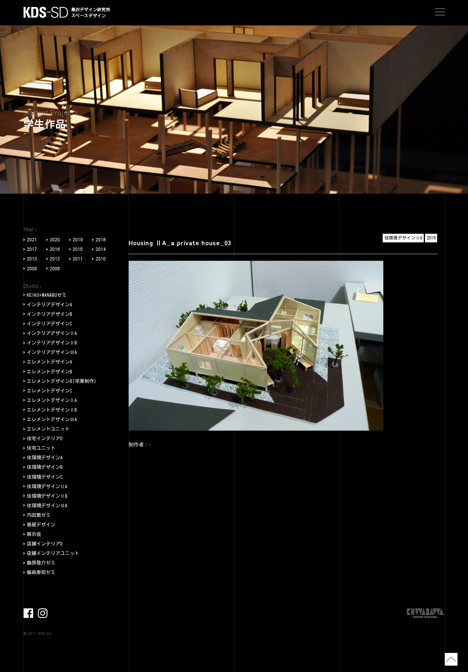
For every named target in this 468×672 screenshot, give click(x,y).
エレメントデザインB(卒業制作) (61, 381)
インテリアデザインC (49, 323)
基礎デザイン (41, 524)
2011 (78, 258)
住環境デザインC (45, 477)
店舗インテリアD (45, 543)
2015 (78, 249)
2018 (101, 239)
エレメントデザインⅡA (52, 400)
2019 (78, 239)
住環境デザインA (45, 457)
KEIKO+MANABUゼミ (47, 295)
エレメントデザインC (49, 390)
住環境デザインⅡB (47, 496)
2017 (32, 249)
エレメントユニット (48, 428)
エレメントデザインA (49, 361)
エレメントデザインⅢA (52, 419)
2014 (101, 249)
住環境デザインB (45, 467)
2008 (55, 268)
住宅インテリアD (45, 438)
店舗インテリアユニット (53, 553)
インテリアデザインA (49, 304)
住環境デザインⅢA (47, 505)
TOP (451, 659)
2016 (55, 249)
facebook (28, 613)
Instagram (42, 613)
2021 (32, 239)
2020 (55, 239)
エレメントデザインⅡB (52, 409)
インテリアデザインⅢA (52, 352)
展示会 (34, 534)
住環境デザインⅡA (47, 486)
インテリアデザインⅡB (52, 342)
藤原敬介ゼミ (41, 562)
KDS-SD (46, 12)
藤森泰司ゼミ (41, 572)
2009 (32, 268)
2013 (32, 258)
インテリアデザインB (49, 314)
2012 (55, 258)
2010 (101, 258)
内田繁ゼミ (39, 515)
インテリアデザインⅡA (52, 333)
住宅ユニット (41, 448)
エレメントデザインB (49, 371)
